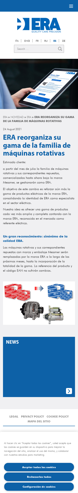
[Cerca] (60, 49)
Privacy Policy (32, 416)
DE (63, 40)
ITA (17, 40)
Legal (13, 416)
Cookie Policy (58, 416)
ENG (27, 40)
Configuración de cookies (39, 486)
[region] (39, 462)
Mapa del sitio (39, 421)
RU (46, 40)
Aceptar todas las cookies (39, 467)
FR (37, 40)
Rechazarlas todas (39, 476)
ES (54, 40)
